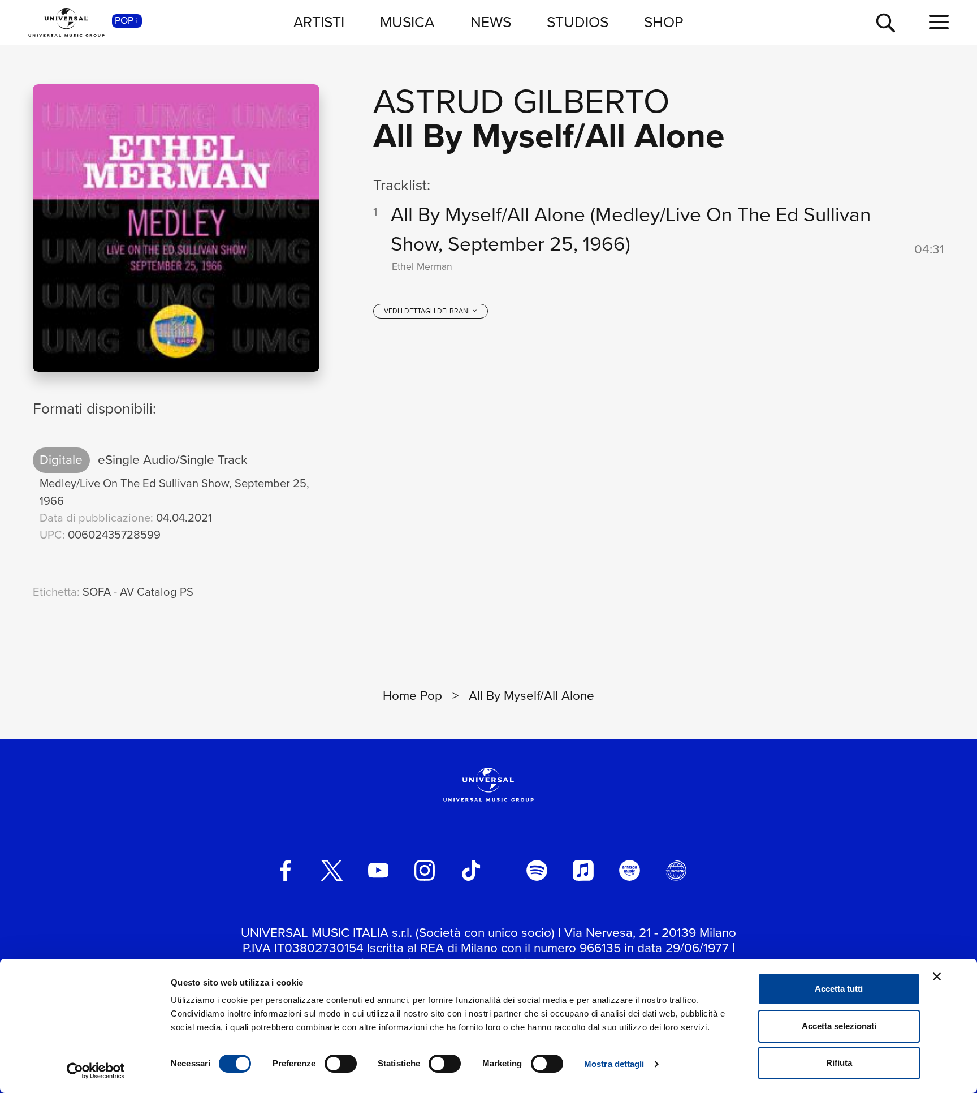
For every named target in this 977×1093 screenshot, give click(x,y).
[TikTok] (471, 870)
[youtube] (378, 870)
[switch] (341, 1064)
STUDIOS (577, 22)
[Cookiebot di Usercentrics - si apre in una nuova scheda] (95, 1070)
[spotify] (536, 870)
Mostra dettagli (614, 1064)
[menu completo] (939, 22)
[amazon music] (629, 870)
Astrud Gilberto (521, 101)
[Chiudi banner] (937, 976)
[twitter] (331, 870)
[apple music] (582, 870)
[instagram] (424, 870)
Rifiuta (839, 1063)
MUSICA (407, 22)
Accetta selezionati (839, 1026)
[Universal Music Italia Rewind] (675, 870)
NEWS (490, 22)
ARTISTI (318, 22)
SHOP (664, 22)
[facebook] (285, 870)
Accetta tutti (839, 988)
